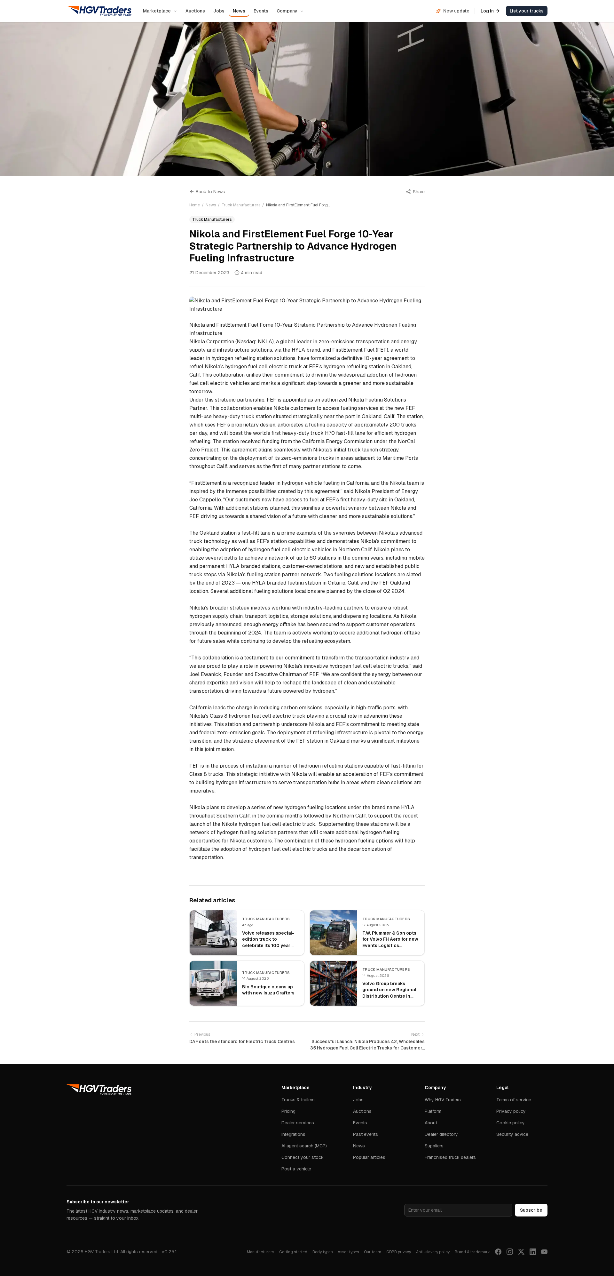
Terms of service (513, 1100)
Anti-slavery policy (433, 1252)
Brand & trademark (472, 1252)
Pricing (288, 1111)
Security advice (512, 1134)
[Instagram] (510, 1251)
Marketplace (157, 11)
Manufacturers (260, 1252)
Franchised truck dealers (450, 1157)
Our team (372, 1252)
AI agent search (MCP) (304, 1146)
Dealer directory (441, 1134)
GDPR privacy (398, 1252)
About (431, 1123)
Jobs (218, 11)
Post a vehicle (296, 1169)
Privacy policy (511, 1111)
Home (194, 205)
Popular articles (369, 1157)
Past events (365, 1134)
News (239, 11)
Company (287, 11)
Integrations (293, 1134)
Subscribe (531, 1210)
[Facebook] (498, 1251)
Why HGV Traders (443, 1100)
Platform (433, 1111)
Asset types (348, 1252)
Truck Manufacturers (241, 205)
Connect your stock (302, 1157)
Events (261, 11)
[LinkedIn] (533, 1251)
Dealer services (297, 1123)
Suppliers (434, 1146)
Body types (322, 1252)
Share (419, 192)
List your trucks (527, 11)
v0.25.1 (169, 1252)
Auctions (195, 11)
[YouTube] (544, 1251)
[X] (521, 1251)
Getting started (293, 1252)
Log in (487, 11)
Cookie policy (510, 1123)
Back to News (210, 192)
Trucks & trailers (298, 1100)
